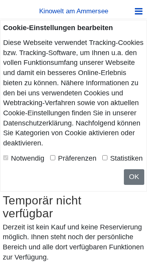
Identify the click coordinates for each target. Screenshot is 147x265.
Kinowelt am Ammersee (73, 11)
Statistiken (126, 158)
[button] (138, 11)
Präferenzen (77, 158)
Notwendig (27, 158)
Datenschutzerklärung (37, 123)
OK (134, 177)
